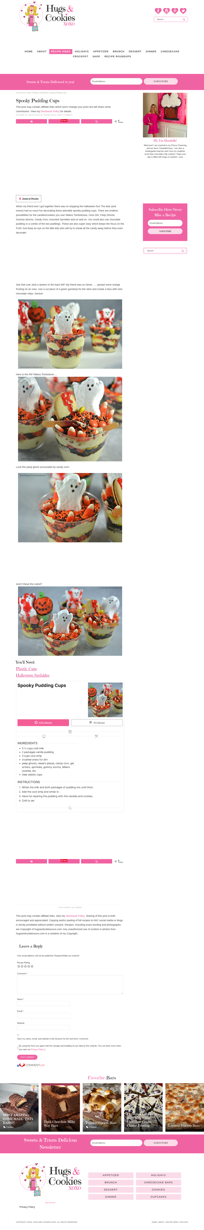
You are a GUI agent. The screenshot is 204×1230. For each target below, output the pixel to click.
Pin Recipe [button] (99, 722)
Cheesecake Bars (158, 1182)
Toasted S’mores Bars (59, 1123)
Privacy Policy (37, 1049)
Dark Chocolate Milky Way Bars (18, 1124)
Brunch (111, 1182)
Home (154, 1222)
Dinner (110, 1196)
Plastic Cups (26, 668)
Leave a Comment (65, 115)
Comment (22, 973)
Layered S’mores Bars (142, 1126)
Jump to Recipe (30, 198)
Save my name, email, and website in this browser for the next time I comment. (53, 1039)
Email (20, 1011)
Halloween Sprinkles (32, 675)
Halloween (76, 907)
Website (20, 1023)
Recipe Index (172, 1222)
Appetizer (111, 1175)
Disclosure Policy (50, 111)
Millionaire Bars (180, 1126)
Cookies (158, 1189)
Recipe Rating (23, 962)
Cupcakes (159, 1196)
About (161, 1222)
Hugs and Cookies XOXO (47, 16)
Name (20, 999)
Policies (184, 1222)
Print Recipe (45, 722)
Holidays (158, 1175)
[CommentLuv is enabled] (32, 1066)
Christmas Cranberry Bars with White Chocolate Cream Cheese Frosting (100, 1120)
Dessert (111, 1189)
